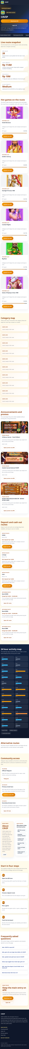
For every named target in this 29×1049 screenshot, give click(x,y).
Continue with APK (9, 794)
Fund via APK (7, 546)
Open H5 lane (7, 811)
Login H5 (14, 25)
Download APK (14, 21)
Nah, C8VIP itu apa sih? (8, 947)
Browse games (4, 1033)
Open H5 (8, 1002)
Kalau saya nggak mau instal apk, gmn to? (13, 961)
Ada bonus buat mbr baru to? (10, 972)
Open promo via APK (9, 447)
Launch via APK (8, 136)
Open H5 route (7, 603)
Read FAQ (3, 1035)
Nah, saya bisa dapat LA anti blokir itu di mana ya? (13, 967)
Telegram (6, 778)
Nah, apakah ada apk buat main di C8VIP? (13, 957)
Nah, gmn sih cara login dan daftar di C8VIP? (14, 952)
